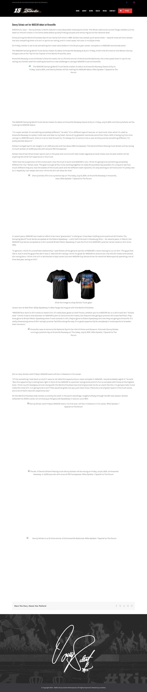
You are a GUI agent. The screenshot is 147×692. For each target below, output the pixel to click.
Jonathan (102, 688)
